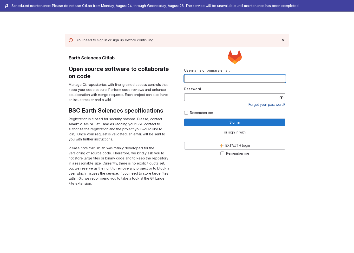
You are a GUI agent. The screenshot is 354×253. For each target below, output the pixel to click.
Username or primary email (206, 70)
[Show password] (281, 97)
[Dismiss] (283, 40)
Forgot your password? (267, 104)
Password (192, 89)
